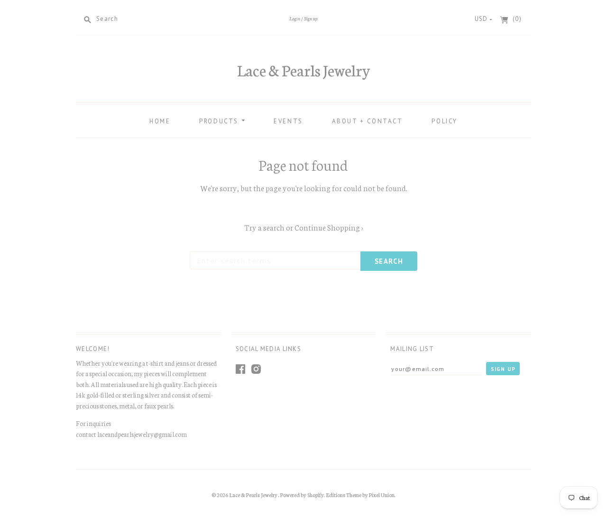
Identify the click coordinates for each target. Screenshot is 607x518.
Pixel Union (382, 495)
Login (294, 18)
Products (220, 121)
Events (288, 121)
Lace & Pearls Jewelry (303, 70)
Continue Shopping (328, 227)
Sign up (311, 18)
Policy (445, 121)
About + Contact (367, 121)
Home (159, 121)
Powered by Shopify (302, 495)
